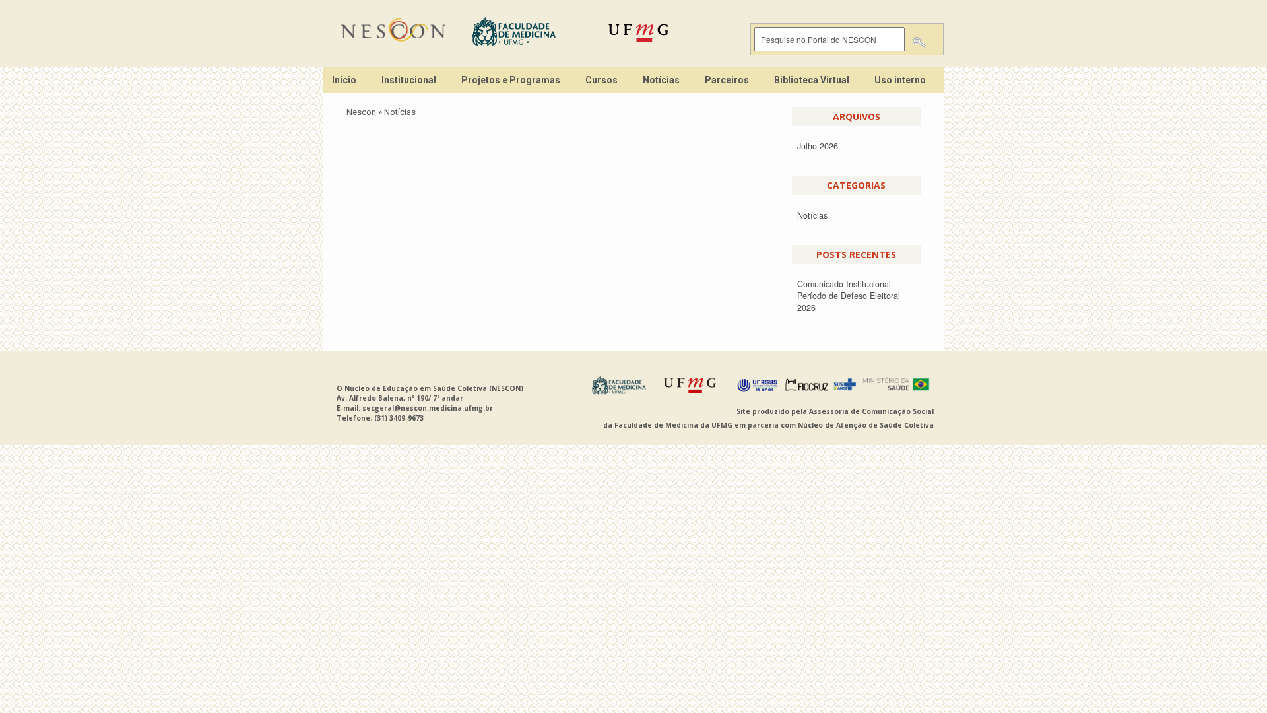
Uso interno (900, 80)
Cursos (601, 80)
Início (344, 80)
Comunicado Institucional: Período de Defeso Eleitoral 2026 (848, 296)
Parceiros (727, 80)
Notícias (661, 80)
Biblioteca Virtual (811, 80)
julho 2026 (817, 146)
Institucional (408, 80)
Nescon (361, 112)
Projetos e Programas (510, 80)
